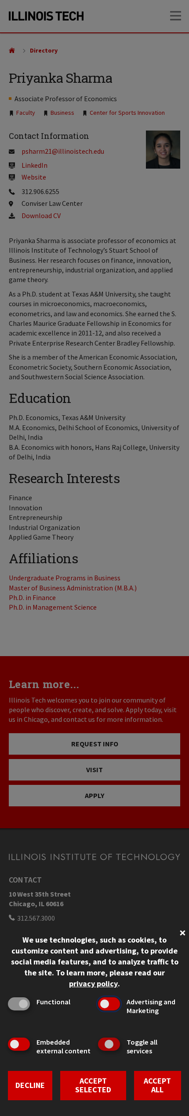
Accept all (157, 1085)
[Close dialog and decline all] (182, 931)
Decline (30, 1085)
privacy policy (93, 983)
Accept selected (93, 1085)
